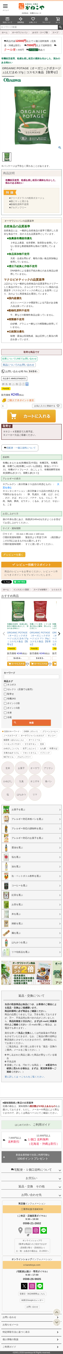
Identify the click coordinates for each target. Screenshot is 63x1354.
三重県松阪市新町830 (32, 1209)
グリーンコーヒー (50, 731)
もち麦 (43, 748)
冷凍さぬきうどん (11, 753)
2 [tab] (21, 988)
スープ (55, 32)
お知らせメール (10, 1324)
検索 (60, 27)
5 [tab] (28, 988)
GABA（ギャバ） (31, 731)
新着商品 (20, 22)
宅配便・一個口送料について (21, 448)
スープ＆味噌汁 (40, 589)
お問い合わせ (9, 1317)
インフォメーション (32, 1259)
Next (58, 975)
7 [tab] (33, 988)
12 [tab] (44, 988)
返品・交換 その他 (31, 1186)
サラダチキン (30, 744)
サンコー (52, 735)
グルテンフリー (24, 757)
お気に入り (33, 22)
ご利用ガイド (9, 1346)
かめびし (7, 781)
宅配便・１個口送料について (33, 1169)
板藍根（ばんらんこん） (14, 740)
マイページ (46, 22)
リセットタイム (29, 753)
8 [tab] (35, 988)
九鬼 (21, 781)
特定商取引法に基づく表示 (16, 1332)
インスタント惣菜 (21, 589)
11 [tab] (42, 988)
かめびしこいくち (11, 748)
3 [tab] (24, 988)
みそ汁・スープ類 (40, 32)
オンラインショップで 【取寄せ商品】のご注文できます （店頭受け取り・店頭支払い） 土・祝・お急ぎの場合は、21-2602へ (32, 1245)
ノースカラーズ (10, 735)
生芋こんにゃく (29, 748)
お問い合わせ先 (31, 1194)
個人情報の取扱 (10, 1339)
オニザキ (34, 781)
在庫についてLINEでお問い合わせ (19, 358)
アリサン (48, 768)
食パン (48, 781)
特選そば (53, 748)
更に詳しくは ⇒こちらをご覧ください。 (25, 1076)
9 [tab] (37, 988)
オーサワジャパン (20, 32)
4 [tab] (26, 988)
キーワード (9, 673)
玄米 (42, 744)
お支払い (31, 1178)
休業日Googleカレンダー (32, 1300)
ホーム (5, 32)
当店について (7, 22)
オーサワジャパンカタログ (32, 735)
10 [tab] (39, 988)
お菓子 (21, 768)
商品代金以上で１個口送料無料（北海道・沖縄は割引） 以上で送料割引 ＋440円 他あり (30, 45)
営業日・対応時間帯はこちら (32, 1294)
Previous (5, 975)
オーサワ (34, 768)
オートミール (34, 740)
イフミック (45, 753)
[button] (3, 633)
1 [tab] (19, 988)
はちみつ (21, 794)
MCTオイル (9, 757)
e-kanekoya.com (31, 1265)
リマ (35, 794)
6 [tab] (30, 988)
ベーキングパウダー (12, 744)
